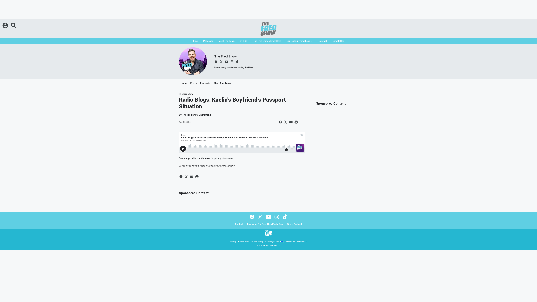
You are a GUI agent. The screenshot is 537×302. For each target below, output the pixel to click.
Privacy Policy (256, 242)
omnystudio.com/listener (196, 158)
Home (184, 83)
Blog (195, 41)
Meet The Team (226, 41)
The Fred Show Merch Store (267, 41)
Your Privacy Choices (272, 242)
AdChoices (301, 242)
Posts (193, 83)
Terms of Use (290, 242)
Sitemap (233, 242)
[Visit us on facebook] (216, 61)
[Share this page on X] (286, 122)
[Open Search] (14, 25)
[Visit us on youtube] (226, 61)
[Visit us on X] (221, 61)
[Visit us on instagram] (232, 61)
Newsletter (338, 41)
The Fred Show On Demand (221, 165)
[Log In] (6, 25)
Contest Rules (243, 242)
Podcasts (208, 41)
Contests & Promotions (298, 41)
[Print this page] (296, 122)
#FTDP (244, 41)
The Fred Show (225, 56)
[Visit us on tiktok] (237, 61)
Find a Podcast (294, 224)
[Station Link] (268, 29)
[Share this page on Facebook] (280, 122)
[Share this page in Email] (291, 122)
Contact (323, 41)
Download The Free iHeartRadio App (265, 224)
